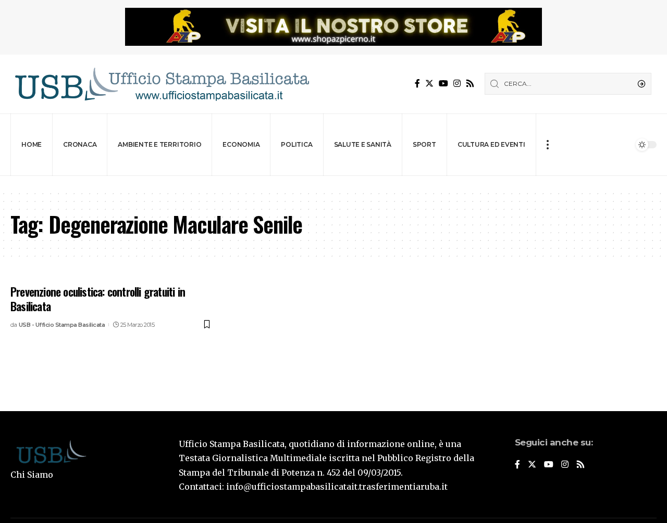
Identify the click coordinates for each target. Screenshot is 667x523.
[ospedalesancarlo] (333, 183)
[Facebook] (417, 83)
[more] (547, 144)
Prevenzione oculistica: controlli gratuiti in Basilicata (97, 299)
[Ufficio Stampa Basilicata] (161, 84)
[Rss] (470, 83)
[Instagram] (457, 83)
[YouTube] (443, 83)
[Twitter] (429, 83)
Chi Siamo (31, 474)
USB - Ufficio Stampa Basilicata (62, 324)
